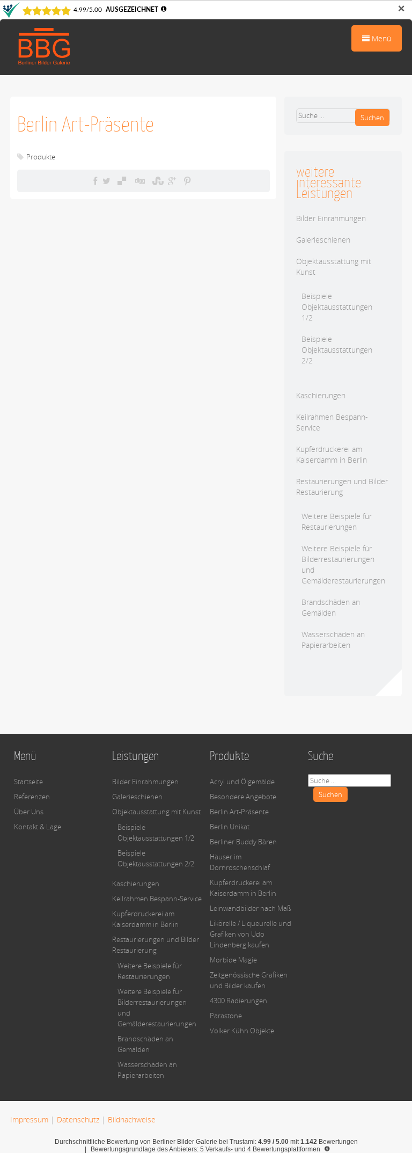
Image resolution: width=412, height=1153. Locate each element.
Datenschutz (78, 1119)
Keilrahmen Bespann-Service (157, 898)
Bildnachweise (132, 1119)
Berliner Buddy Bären (243, 841)
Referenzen (32, 796)
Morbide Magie (233, 960)
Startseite (28, 781)
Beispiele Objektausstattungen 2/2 (336, 350)
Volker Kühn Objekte (242, 1030)
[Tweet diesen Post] (106, 180)
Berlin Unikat (229, 826)
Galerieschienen (323, 240)
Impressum (29, 1119)
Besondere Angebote (243, 796)
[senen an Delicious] (121, 180)
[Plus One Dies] (172, 180)
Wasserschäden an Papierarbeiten (333, 639)
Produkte (40, 157)
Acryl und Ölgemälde (242, 781)
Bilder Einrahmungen (331, 218)
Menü (380, 38)
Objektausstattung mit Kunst (156, 811)
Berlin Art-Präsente (239, 811)
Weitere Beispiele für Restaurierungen (336, 521)
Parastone (226, 1015)
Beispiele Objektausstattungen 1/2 (336, 307)
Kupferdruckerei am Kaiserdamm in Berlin (331, 454)
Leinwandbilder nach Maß (250, 908)
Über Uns (28, 811)
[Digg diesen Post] (139, 180)
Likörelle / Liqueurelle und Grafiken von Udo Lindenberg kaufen (250, 934)
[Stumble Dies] (156, 180)
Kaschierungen (320, 395)
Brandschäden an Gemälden (330, 607)
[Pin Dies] (187, 180)
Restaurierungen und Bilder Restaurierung (342, 486)
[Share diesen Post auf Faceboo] (95, 180)
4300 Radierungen (238, 1000)
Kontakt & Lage (37, 826)
